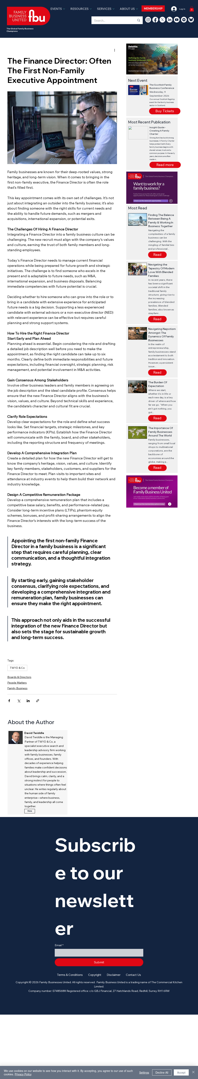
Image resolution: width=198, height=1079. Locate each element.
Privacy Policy (23, 1074)
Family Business (17, 688)
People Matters (17, 682)
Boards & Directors (19, 677)
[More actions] (114, 50)
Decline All (161, 1072)
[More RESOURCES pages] (91, 9)
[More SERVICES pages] (113, 9)
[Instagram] (148, 20)
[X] (162, 20)
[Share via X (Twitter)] (18, 700)
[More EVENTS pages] (64, 9)
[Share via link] (37, 700)
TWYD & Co (17, 668)
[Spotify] (184, 20)
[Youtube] (177, 20)
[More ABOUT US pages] (137, 9)
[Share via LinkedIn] (28, 700)
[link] (191, 8)
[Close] (193, 1072)
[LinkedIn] (169, 20)
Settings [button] (144, 1072)
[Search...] (138, 20)
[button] (165, 165)
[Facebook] (155, 20)
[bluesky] (191, 20)
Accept (181, 1072)
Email (59, 945)
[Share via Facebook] (9, 700)
